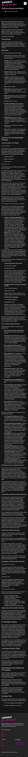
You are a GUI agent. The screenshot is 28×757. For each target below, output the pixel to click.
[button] (25, 3)
